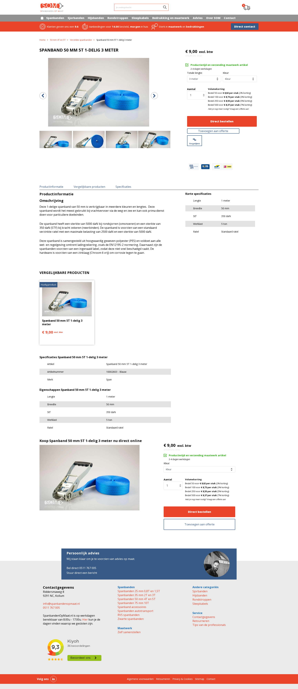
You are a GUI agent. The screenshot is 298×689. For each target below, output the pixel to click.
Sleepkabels (200, 604)
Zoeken (164, 7)
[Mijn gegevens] (255, 7)
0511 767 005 (51, 608)
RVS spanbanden (129, 615)
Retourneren (200, 621)
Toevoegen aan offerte (213, 131)
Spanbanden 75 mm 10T (133, 603)
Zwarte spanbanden (131, 619)
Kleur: (226, 72)
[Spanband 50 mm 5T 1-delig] (98, 92)
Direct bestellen (222, 121)
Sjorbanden (199, 591)
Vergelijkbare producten (89, 187)
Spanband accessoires (132, 607)
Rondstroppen (201, 599)
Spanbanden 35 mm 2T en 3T (137, 595)
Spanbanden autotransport (135, 611)
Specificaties (123, 187)
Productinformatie (51, 187)
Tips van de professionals (209, 625)
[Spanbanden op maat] (51, 7)
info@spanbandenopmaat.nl (61, 604)
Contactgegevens (203, 617)
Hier (85, 619)
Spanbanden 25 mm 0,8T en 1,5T (139, 591)
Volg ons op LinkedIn (53, 679)
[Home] (42, 18)
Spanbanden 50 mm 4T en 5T (137, 599)
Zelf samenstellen (129, 632)
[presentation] (42, 95)
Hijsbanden (199, 595)
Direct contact (244, 26)
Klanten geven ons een (62, 26)
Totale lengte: (194, 72)
